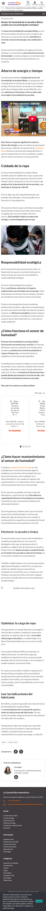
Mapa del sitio (8, 849)
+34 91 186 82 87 (14, 801)
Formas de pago (8, 818)
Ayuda (5, 811)
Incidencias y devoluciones (12, 825)
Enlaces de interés (9, 844)
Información (8, 835)
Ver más (38, 393)
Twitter (21, 752)
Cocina (5, 868)
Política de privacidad (10, 842)
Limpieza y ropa (12, 742)
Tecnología (7, 878)
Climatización (8, 865)
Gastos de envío (8, 820)
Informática (7, 873)
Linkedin (16, 777)
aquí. (12, 908)
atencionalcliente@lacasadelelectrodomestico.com (25, 804)
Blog (3, 8)
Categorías (7, 858)
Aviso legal (7, 852)
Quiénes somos (8, 839)
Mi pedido (42, 4)
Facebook (16, 752)
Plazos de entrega (9, 823)
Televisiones (7, 880)
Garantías (6, 828)
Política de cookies (9, 847)
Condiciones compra (10, 815)
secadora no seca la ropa (20, 467)
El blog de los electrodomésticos (12, 14)
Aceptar (39, 901)
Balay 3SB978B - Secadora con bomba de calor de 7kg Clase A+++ (15, 424)
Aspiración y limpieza (10, 863)
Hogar (3, 742)
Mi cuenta (35, 4)
